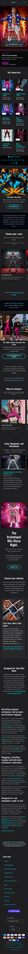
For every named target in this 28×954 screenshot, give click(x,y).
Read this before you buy (15, 380)
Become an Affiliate (10, 904)
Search (6, 861)
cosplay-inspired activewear (13, 843)
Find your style (14, 206)
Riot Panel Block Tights (6, 118)
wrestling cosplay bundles (17, 775)
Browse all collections (8, 830)
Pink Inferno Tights (6, 94)
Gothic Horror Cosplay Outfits (11, 824)
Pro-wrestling (6, 275)
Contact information (14, 949)
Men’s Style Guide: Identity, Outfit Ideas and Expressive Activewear (13, 647)
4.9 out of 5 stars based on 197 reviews (13, 160)
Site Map (6, 900)
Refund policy (12, 944)
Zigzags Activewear (7, 822)
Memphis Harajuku (7, 820)
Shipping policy (19, 947)
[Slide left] (10, 284)
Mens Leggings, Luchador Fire (20, 119)
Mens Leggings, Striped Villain (20, 145)
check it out (14, 567)
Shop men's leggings (14, 39)
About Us (7, 896)
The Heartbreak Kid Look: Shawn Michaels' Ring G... (13, 473)
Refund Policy (8, 873)
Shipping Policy (8, 877)
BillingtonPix (13, 942)
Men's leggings (7, 425)
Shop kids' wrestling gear (14, 356)
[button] (3, 2)
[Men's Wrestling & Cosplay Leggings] (13, 412)
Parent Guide (8, 888)
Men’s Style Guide (9, 892)
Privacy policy (20, 944)
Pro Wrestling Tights (10, 869)
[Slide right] (17, 284)
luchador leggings (15, 748)
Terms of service (10, 947)
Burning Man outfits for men (16, 780)
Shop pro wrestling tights (14, 44)
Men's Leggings (8, 865)
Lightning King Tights (20, 94)
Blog (5, 885)
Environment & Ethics (10, 881)
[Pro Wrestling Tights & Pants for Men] (13, 261)
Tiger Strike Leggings (6, 144)
